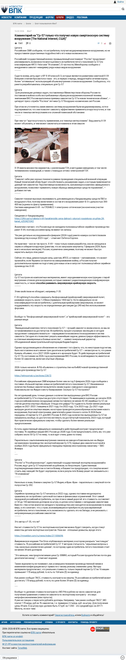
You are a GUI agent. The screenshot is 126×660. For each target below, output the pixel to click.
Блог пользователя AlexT (46, 24)
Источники (15, 622)
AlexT (29, 31)
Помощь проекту (89, 622)
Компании (20, 17)
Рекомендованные (33, 622)
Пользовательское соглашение (18, 640)
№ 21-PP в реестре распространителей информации (29, 644)
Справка (49, 622)
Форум (49, 17)
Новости (7, 17)
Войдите (85, 615)
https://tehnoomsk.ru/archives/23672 (33, 375)
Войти (121, 2)
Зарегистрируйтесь (65, 615)
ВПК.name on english (12, 636)
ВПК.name (17, 24)
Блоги (60, 17)
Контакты (73, 622)
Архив (4, 622)
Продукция (36, 17)
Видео (70, 17)
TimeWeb (22, 648)
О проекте (60, 622)
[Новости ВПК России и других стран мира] (11, 12)
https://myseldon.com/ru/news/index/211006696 (39, 535)
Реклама (82, 17)
